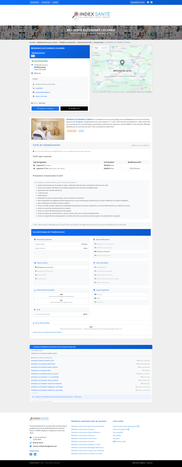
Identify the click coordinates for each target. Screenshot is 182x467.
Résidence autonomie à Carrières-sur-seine (86, 454)
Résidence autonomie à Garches (82, 441)
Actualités (46, 2)
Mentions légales (138, 463)
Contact (149, 463)
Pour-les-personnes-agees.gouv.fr (125, 426)
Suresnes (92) (98, 42)
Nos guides (117, 435)
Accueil (32, 42)
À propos (116, 438)
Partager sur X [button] (75, 108)
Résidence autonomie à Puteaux (82, 429)
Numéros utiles (138, 2)
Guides (55, 2)
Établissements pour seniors (47, 42)
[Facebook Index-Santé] (148, 2)
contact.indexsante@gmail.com (45, 446)
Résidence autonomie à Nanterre (83, 435)
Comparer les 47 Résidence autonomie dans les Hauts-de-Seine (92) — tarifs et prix (58, 397)
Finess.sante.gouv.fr (120, 429)
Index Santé (34, 463)
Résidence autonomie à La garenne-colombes (87, 450)
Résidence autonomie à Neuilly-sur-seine (85, 444)
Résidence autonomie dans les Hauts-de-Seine (87, 426)
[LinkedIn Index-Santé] (151, 2)
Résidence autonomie (67, 42)
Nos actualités (118, 432)
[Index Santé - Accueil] (91, 15)
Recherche (35, 2)
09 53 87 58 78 (38, 443)
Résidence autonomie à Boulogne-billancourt (87, 447)
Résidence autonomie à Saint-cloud (83, 438)
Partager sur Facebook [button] (46, 108)
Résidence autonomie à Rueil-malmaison (85, 432)
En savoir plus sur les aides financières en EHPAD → (48, 332)
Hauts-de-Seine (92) (84, 42)
